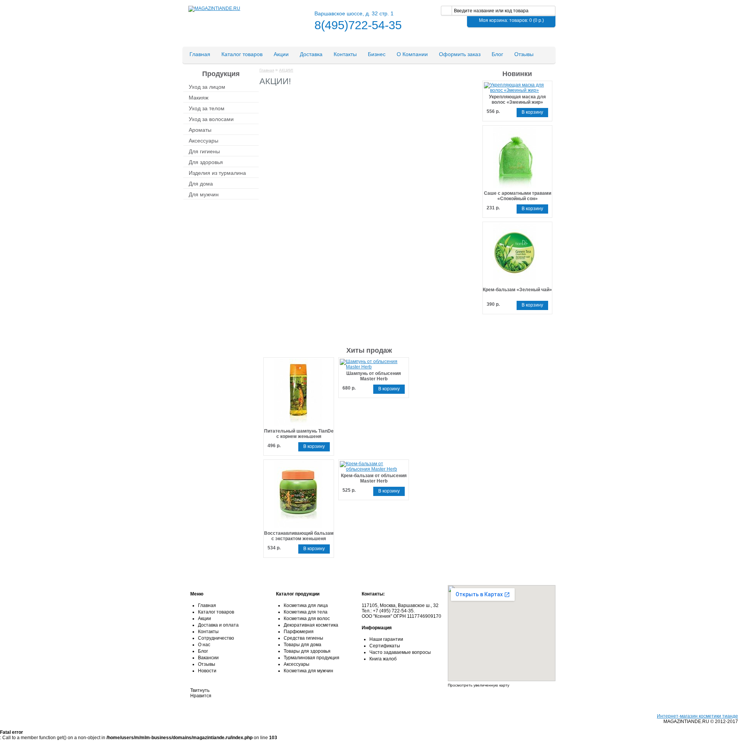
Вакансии (208, 657)
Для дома (201, 183)
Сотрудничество (216, 638)
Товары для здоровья (307, 651)
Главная (199, 54)
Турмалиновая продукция (311, 657)
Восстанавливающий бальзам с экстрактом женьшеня (299, 536)
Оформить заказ (459, 54)
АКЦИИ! (286, 70)
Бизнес (377, 54)
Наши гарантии (386, 639)
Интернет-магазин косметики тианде (697, 716)
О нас (204, 644)
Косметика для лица (306, 605)
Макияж (198, 97)
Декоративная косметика (311, 625)
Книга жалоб (383, 659)
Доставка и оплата (218, 625)
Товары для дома (302, 644)
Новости (207, 670)
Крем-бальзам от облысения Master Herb (374, 478)
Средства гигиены (303, 638)
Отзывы (524, 54)
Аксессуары (203, 140)
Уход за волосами (211, 118)
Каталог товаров (242, 54)
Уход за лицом (207, 86)
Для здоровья (206, 161)
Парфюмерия (299, 631)
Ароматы (200, 129)
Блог (497, 54)
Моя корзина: (511, 20)
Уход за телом (206, 107)
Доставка (311, 54)
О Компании (412, 54)
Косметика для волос (307, 618)
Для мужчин (204, 194)
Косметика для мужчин (308, 670)
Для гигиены (204, 151)
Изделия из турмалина (217, 172)
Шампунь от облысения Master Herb (373, 376)
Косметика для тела (305, 612)
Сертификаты (384, 645)
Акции (281, 54)
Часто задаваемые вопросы (400, 652)
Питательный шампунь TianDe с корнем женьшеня (299, 433)
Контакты (345, 54)
